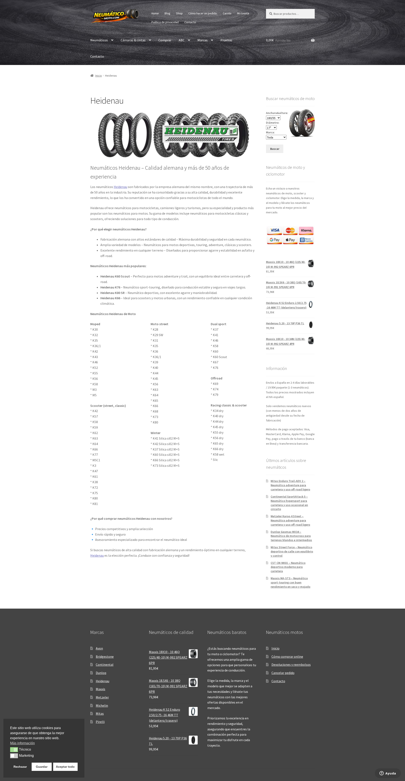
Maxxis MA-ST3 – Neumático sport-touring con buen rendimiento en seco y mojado (290, 582)
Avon (99, 648)
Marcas (202, 40)
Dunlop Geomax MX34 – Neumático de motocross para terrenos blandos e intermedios (291, 536)
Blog (167, 13)
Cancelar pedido (282, 673)
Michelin (102, 705)
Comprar (164, 40)
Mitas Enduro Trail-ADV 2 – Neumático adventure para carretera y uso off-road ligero (290, 485)
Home (155, 13)
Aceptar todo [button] (65, 766)
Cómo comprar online (287, 656)
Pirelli (100, 722)
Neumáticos (99, 40)
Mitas (100, 713)
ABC (182, 40)
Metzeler (102, 697)
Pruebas (226, 40)
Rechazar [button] (20, 766)
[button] (14, 749)
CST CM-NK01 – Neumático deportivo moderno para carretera (288, 567)
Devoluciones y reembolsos (291, 664)
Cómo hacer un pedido (202, 13)
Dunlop (101, 673)
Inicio (98, 75)
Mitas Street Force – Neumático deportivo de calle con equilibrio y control (292, 551)
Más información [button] (22, 743)
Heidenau (120, 187)
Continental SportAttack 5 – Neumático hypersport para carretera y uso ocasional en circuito (289, 503)
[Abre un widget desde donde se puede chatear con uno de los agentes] (388, 773)
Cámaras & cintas (133, 40)
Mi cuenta (243, 13)
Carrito (227, 13)
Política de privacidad (165, 22)
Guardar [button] (41, 766)
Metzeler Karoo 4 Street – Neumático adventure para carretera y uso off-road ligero (290, 520)
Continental (104, 664)
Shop (179, 13)
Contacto (190, 22)
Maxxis (100, 689)
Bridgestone (105, 656)
